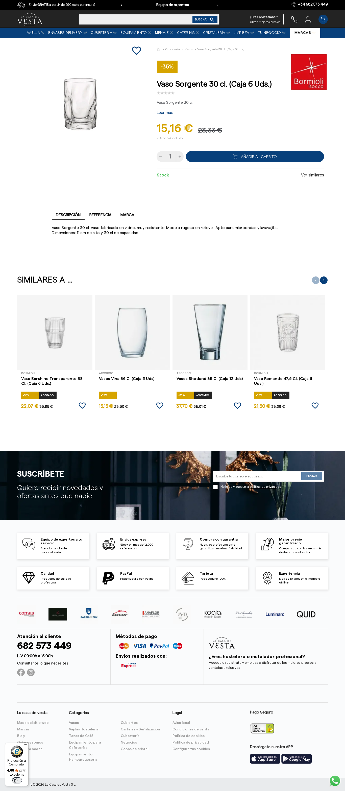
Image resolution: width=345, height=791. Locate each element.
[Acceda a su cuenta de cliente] (308, 19)
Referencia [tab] (100, 215)
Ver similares (312, 175)
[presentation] (121, 5)
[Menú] (25, 746)
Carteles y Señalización (140, 729)
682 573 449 (44, 646)
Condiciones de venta (191, 729)
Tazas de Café (81, 736)
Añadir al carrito (258, 157)
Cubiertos (129, 723)
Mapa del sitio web (33, 723)
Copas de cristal (134, 749)
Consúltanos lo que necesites (42, 663)
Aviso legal (181, 723)
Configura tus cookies (191, 749)
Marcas (23, 729)
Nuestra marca (29, 749)
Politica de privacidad (191, 742)
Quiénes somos (30, 742)
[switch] (17, 780)
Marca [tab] (127, 215)
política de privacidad (265, 486)
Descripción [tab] (68, 215)
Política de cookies (189, 736)
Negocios (129, 742)
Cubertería (130, 736)
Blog (21, 736)
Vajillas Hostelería (83, 729)
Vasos (74, 723)
